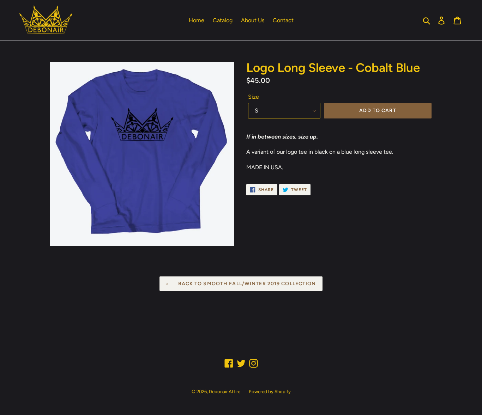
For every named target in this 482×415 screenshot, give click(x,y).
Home (196, 20)
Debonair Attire (224, 391)
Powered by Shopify (270, 391)
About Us (252, 20)
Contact (283, 20)
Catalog (223, 20)
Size (253, 96)
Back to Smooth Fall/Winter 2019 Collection (246, 284)
